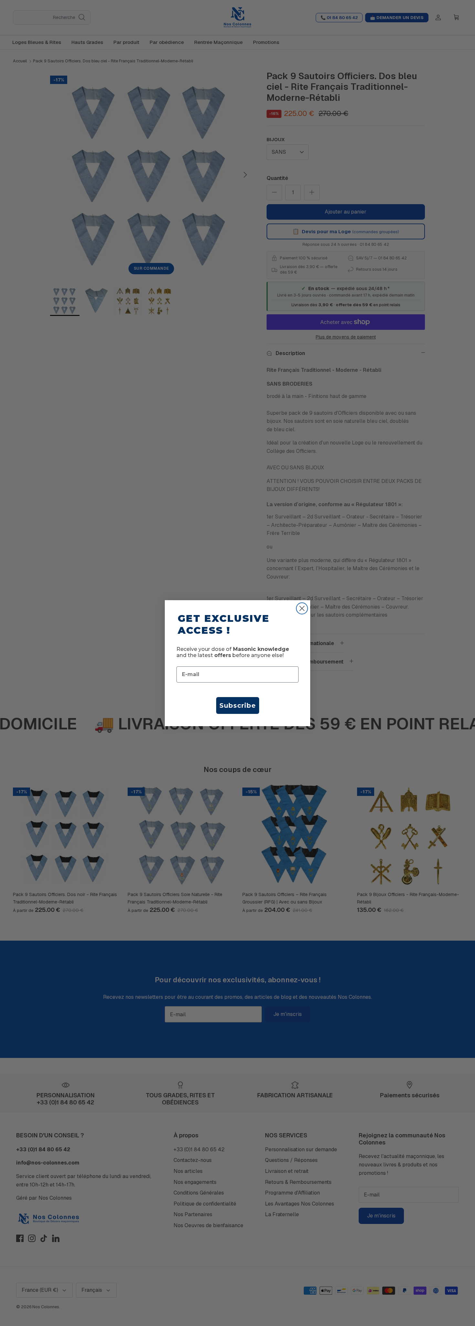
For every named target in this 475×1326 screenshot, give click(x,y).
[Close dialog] (302, 608)
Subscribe (237, 705)
